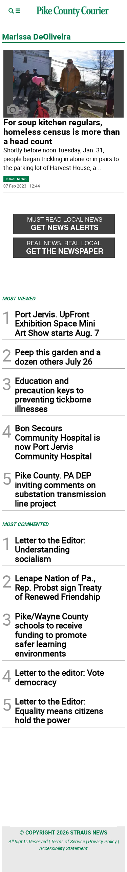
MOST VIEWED (18, 298)
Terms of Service (68, 841)
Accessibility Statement (63, 848)
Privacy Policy (102, 841)
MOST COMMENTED (25, 524)
